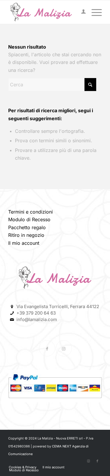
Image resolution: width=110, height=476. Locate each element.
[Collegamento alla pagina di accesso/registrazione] (80, 12)
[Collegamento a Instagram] (64, 348)
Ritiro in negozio (26, 235)
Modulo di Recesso (29, 219)
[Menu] (94, 12)
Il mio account (23, 243)
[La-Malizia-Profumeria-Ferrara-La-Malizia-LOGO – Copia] (45, 12)
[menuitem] (80, 12)
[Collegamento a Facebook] (47, 348)
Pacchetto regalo (27, 227)
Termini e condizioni (30, 212)
